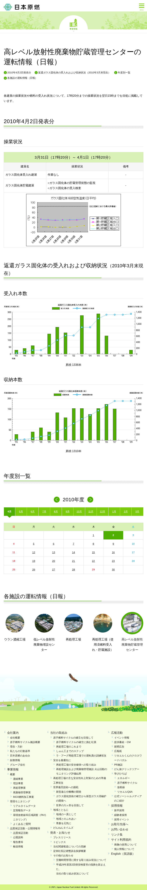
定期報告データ (22, 810)
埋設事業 (18, 783)
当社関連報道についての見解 (69, 846)
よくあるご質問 (22, 824)
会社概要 (15, 737)
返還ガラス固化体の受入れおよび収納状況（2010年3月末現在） (74, 72)
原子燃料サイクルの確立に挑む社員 (76, 742)
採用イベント (121, 819)
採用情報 (117, 805)
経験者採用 (120, 815)
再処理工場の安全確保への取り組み (76, 764)
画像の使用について (125, 844)
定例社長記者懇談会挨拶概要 (69, 851)
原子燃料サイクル (127, 782)
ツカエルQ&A (124, 791)
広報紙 (118, 751)
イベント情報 (121, 737)
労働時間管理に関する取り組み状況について (81, 859)
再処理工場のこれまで (68, 746)
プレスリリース (62, 837)
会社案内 (13, 732)
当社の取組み (58, 732)
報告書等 (18, 842)
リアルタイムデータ (24, 805)
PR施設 (118, 764)
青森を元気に (63, 823)
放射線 (121, 787)
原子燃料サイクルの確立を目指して (73, 737)
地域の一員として (66, 814)
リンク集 (117, 834)
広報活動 (117, 732)
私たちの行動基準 (20, 751)
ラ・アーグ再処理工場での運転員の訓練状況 (81, 755)
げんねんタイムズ (63, 827)
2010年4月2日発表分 (19, 72)
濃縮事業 (18, 778)
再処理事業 (19, 787)
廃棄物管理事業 (22, 792)
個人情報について (124, 849)
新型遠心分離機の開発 (68, 791)
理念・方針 (16, 746)
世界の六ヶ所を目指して (70, 805)
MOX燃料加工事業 (23, 796)
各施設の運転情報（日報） (22, 77)
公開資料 (18, 837)
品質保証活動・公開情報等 (25, 828)
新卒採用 (119, 810)
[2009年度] (57, 500)
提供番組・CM (122, 742)
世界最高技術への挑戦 (65, 787)
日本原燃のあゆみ (20, 755)
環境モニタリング (20, 801)
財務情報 (15, 760)
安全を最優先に (62, 760)
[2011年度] (90, 500)
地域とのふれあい (66, 818)
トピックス (59, 842)
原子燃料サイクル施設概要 (25, 742)
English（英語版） (123, 853)
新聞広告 (119, 746)
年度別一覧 (124, 72)
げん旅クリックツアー (126, 769)
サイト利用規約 (121, 839)
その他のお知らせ (63, 855)
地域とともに (60, 809)
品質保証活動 (20, 832)
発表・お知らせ (60, 832)
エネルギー (123, 778)
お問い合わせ (119, 829)
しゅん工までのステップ (70, 751)
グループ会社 (17, 764)
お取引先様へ (119, 824)
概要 (12, 774)
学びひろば (120, 773)
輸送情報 (18, 846)
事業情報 (73, 29)
